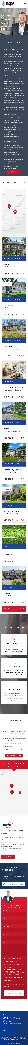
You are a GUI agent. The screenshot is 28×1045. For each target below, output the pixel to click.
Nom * (4, 918)
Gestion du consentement (17, 1040)
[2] (9, 208)
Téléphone (6, 934)
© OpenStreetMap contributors (20, 234)
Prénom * (5, 910)
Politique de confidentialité (10, 984)
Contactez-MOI (12, 993)
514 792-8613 (5, 23)
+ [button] (4, 191)
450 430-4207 (5, 25)
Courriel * (6, 926)
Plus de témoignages (14, 755)
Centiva (17, 1043)
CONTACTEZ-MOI (14, 171)
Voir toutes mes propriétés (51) (14, 609)
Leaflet (7, 234)
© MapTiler (12, 234)
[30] (11, 794)
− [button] (4, 193)
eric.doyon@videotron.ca (7, 26)
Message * (5, 942)
